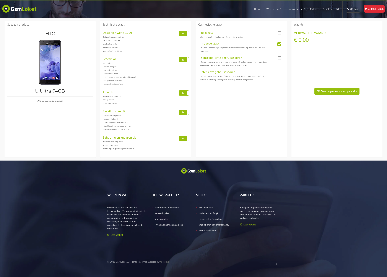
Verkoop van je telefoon (166, 207)
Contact (354, 9)
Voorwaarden (161, 219)
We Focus (164, 261)
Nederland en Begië (208, 213)
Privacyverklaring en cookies (168, 224)
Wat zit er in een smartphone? (213, 224)
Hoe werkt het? (296, 9)
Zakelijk (327, 9)
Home (257, 9)
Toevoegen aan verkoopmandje (338, 91)
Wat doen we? (205, 207)
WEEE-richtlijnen (207, 230)
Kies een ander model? (51, 101)
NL (338, 9)
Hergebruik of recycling (210, 219)
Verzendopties (161, 213)
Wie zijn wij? (274, 9)
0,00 (303, 39)
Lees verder (117, 235)
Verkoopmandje (375, 9)
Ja (183, 33)
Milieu (313, 9)
